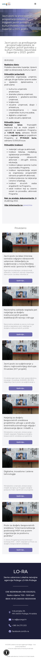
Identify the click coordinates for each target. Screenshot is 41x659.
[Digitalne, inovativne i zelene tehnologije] (20, 458)
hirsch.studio (30, 656)
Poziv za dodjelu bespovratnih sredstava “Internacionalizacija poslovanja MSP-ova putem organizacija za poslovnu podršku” (19, 530)
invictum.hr (22, 656)
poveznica (27, 205)
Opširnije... (20, 281)
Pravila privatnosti (27, 648)
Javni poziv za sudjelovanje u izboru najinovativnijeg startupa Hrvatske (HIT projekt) (20, 366)
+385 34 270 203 (19, 625)
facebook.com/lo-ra (20, 631)
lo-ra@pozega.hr (19, 620)
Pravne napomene (14, 648)
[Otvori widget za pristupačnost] (6, 652)
